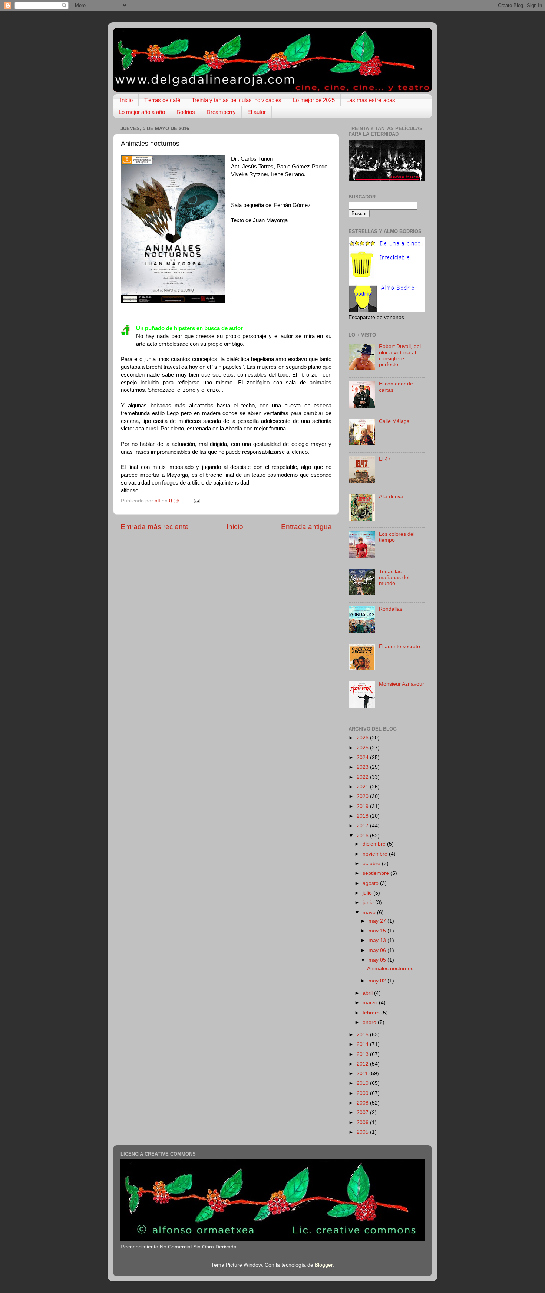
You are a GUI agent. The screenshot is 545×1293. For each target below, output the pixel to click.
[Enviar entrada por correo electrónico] (196, 500)
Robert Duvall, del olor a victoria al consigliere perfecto (400, 355)
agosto (371, 883)
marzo (371, 1002)
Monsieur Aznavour (401, 684)
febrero (372, 1012)
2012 (363, 1064)
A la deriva (391, 496)
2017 (363, 825)
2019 (363, 806)
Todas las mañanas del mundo (394, 577)
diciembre (375, 844)
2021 (363, 787)
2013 (363, 1054)
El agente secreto (399, 646)
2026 (363, 738)
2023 (363, 767)
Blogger (324, 1265)
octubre (372, 863)
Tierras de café (162, 100)
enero (370, 1022)
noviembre (376, 854)
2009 (363, 1093)
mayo (370, 912)
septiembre (376, 873)
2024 (363, 757)
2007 (363, 1112)
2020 (363, 796)
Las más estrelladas (370, 100)
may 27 (378, 921)
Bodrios (185, 112)
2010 (363, 1083)
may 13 (378, 940)
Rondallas (390, 609)
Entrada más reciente (154, 527)
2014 (363, 1044)
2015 (363, 1034)
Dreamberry (221, 112)
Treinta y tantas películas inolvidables (236, 100)
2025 (363, 748)
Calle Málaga (394, 421)
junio (369, 902)
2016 (363, 836)
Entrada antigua (306, 527)
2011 (363, 1073)
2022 (363, 777)
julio (368, 893)
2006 (363, 1122)
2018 (363, 816)
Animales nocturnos (390, 968)
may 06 (378, 950)
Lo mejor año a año (142, 112)
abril (368, 993)
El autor (256, 112)
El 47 (385, 459)
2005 (363, 1132)
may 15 (378, 930)
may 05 (378, 960)
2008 (363, 1103)
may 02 (378, 981)
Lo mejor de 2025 (314, 100)
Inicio (126, 100)
